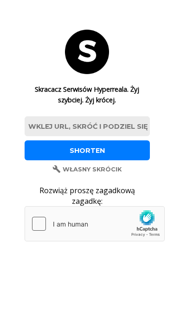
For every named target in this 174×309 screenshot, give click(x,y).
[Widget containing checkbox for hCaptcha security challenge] (95, 223)
